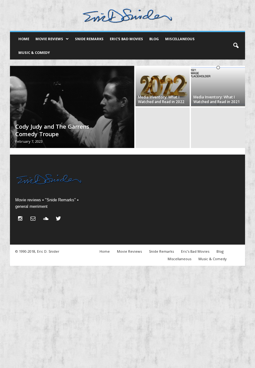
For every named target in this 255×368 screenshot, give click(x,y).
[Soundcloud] (47, 219)
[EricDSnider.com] (127, 15)
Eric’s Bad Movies (126, 38)
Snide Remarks (89, 38)
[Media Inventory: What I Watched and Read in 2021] (218, 86)
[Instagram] (21, 219)
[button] (236, 46)
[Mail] (34, 219)
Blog (154, 38)
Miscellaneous (180, 38)
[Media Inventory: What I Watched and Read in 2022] (163, 86)
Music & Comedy (34, 52)
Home (23, 38)
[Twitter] (59, 219)
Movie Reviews (49, 38)
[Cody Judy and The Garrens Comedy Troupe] (72, 107)
